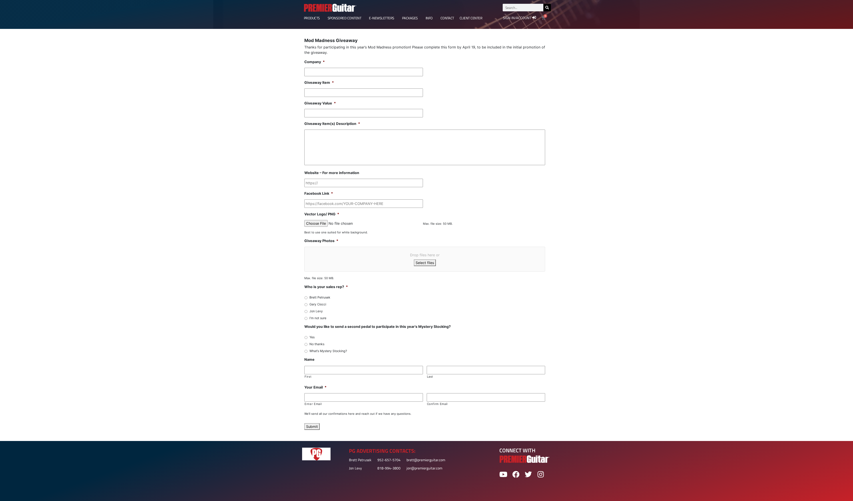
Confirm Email (437, 404)
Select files (425, 263)
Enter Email (313, 404)
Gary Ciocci (317, 304)
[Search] (547, 7)
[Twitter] (528, 474)
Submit (312, 426)
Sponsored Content (344, 18)
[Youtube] (503, 474)
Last (430, 376)
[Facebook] (515, 474)
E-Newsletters (381, 18)
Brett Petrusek (319, 297)
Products (312, 18)
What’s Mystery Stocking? (328, 351)
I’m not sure (317, 318)
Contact (447, 18)
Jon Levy (316, 311)
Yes (312, 337)
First (308, 376)
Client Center (471, 18)
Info (429, 18)
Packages (410, 18)
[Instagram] (540, 474)
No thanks (316, 344)
